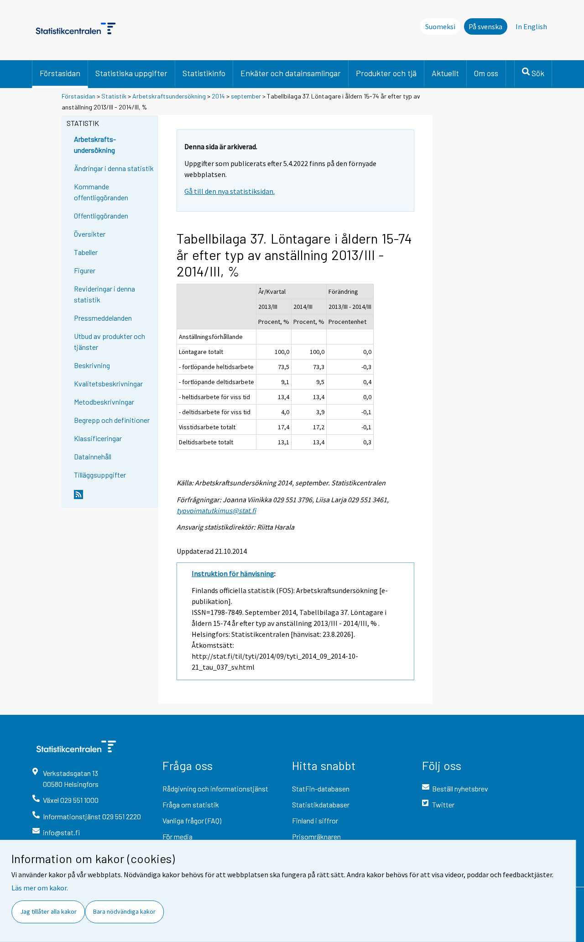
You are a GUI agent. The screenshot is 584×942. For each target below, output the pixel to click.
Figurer (84, 270)
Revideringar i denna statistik (104, 294)
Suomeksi (440, 26)
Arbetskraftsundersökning (169, 96)
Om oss (486, 73)
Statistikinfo (203, 73)
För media (177, 836)
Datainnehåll (92, 456)
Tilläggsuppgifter (100, 474)
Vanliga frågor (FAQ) (191, 820)
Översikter (89, 233)
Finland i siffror (315, 820)
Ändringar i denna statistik (114, 168)
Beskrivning (92, 365)
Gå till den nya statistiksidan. (229, 191)
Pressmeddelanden (103, 317)
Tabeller (86, 252)
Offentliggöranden (101, 215)
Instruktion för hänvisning (233, 573)
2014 (218, 96)
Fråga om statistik (190, 804)
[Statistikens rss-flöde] (114, 498)
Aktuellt (445, 73)
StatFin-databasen (320, 788)
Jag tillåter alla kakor (48, 911)
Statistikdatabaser (320, 804)
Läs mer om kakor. (39, 887)
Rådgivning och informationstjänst (215, 788)
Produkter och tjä (386, 73)
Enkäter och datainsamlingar (290, 73)
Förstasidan (60, 73)
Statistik (113, 96)
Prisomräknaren (316, 836)
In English (531, 26)
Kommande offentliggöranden (101, 192)
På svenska (485, 26)
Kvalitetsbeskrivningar (108, 383)
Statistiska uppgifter (131, 73)
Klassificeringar (98, 438)
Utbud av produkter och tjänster (109, 341)
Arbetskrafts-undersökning (95, 144)
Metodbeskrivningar (104, 401)
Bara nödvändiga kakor (124, 911)
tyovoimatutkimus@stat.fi (216, 510)
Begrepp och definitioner (112, 420)
